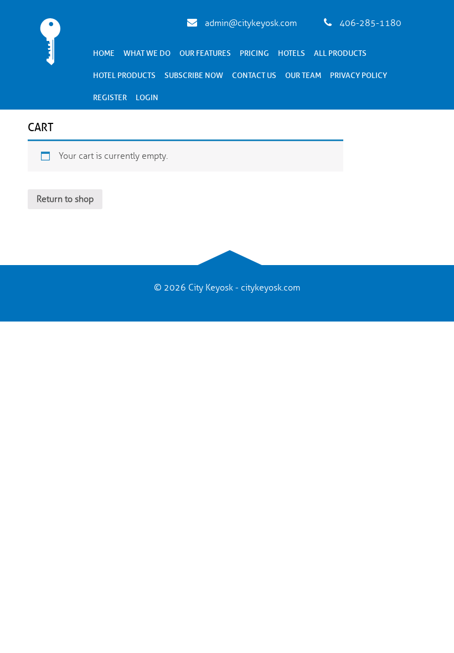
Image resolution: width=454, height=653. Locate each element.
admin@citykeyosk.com (250, 23)
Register (110, 97)
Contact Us (254, 75)
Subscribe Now (193, 75)
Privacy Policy (358, 75)
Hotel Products (124, 75)
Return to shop (65, 199)
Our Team (303, 75)
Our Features (205, 53)
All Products (340, 53)
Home (104, 53)
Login (147, 97)
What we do (147, 53)
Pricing (254, 53)
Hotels (291, 53)
